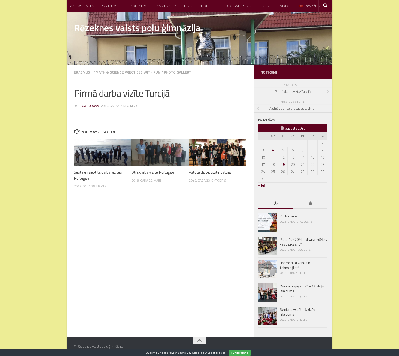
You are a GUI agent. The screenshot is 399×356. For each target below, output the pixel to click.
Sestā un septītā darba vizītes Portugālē (98, 175)
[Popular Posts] (310, 204)
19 (283, 164)
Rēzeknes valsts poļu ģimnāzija (137, 28)
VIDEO (285, 6)
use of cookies (216, 352)
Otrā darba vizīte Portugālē (152, 172)
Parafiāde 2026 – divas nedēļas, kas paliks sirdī (303, 242)
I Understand (239, 352)
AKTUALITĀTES (82, 6)
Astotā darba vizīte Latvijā (210, 172)
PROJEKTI (206, 6)
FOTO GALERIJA (236, 6)
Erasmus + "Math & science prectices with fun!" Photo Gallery (132, 72)
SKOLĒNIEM (137, 6)
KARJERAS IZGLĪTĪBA (173, 6)
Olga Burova (88, 105)
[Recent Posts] (275, 204)
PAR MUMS (109, 6)
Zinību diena (289, 216)
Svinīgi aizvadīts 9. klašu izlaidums (297, 312)
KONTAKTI (266, 6)
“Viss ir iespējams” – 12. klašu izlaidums (302, 289)
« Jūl (261, 185)
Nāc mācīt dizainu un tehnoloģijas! (295, 265)
